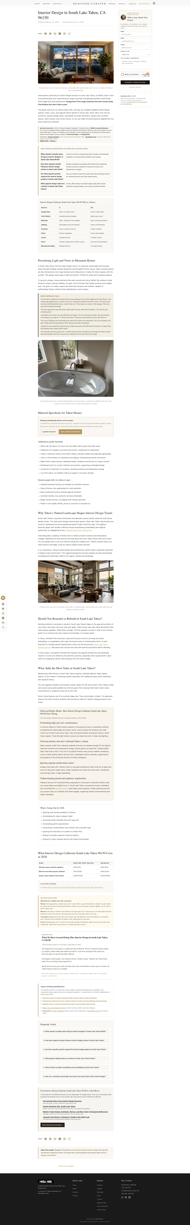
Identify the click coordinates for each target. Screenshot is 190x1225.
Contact (132, 3)
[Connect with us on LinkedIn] (129, 1197)
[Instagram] (154, 4)
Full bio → (53, 141)
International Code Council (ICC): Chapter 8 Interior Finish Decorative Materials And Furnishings (75, 1001)
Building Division (61, 788)
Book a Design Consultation (70, 431)
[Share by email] (64, 34)
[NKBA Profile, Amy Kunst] (53, 1181)
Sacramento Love (90, 137)
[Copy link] (69, 34)
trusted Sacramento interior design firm (87, 1150)
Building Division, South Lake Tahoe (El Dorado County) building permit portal (69, 1004)
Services (46, 3)
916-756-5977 (144, 3)
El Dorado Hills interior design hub (78, 530)
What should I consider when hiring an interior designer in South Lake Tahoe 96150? (75, 1031)
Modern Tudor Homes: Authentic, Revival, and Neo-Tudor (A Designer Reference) (75, 1112)
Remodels (100, 1192)
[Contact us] (3, 598)
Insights (122, 3)
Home (74, 1185)
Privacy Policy (101, 1210)
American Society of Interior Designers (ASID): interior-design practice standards (70, 998)
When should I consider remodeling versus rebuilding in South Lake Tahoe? (72, 1067)
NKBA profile (44, 141)
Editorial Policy (101, 1203)
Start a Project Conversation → (52, 1125)
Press (99, 1195)
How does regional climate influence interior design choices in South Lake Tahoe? (74, 1040)
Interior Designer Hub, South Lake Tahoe (59, 1106)
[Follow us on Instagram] (122, 1197)
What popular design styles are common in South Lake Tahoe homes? (70, 1058)
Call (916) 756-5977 (49, 432)
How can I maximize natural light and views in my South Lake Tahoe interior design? (75, 1076)
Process (112, 3)
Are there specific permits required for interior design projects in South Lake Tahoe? (75, 1049)
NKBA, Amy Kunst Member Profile (54, 1008)
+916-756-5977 (126, 1187)
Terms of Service (102, 1206)
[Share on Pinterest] (45, 34)
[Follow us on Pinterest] (126, 1197)
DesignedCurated (89, 3)
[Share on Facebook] (50, 34)
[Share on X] (55, 34)
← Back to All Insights (66, 1166)
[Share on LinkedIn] (60, 34)
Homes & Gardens (53, 137)
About (37, 3)
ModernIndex (99, 1219)
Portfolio (57, 3)
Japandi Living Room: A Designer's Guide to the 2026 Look (66, 1117)
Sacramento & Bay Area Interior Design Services (62, 1101)
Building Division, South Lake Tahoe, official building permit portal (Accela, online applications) (72, 887)
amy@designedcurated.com (130, 1190)
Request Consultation (135, 82)
